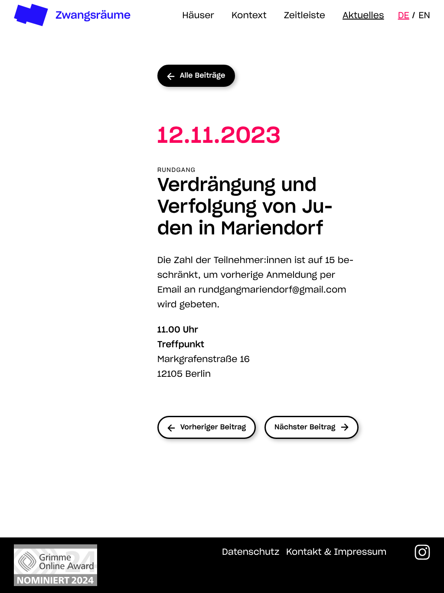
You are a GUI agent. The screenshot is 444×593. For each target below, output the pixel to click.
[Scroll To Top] (222, 565)
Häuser (198, 15)
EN (424, 15)
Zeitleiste (304, 15)
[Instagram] (422, 552)
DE (403, 15)
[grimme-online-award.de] (55, 565)
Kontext (249, 15)
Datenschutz (250, 551)
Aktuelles (363, 15)
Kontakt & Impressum (336, 551)
